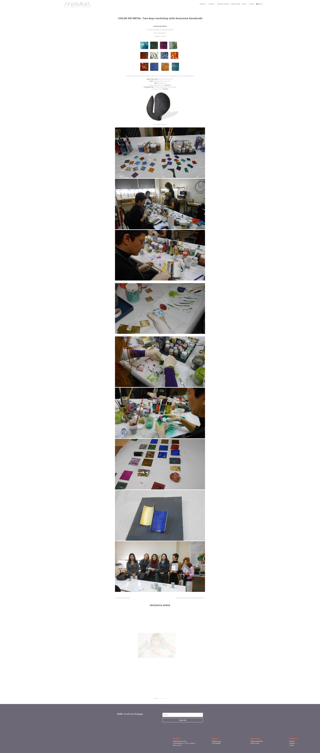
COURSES (211, 4)
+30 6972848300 (216, 743)
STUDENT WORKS (235, 4)
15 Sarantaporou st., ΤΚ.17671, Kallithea (184, 743)
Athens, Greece (177, 745)
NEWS (244, 4)
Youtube (291, 745)
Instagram (292, 743)
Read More (160, 659)
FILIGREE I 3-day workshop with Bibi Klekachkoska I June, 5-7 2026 (160, 646)
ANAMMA (202, 4)
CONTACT (251, 4)
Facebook (291, 741)
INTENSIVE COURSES (223, 4)
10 (166, 698)
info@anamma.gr (216, 741)
